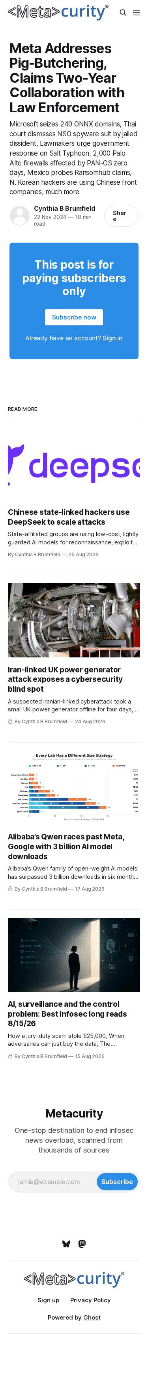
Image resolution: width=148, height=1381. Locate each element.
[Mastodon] (82, 1244)
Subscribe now (74, 317)
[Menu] (136, 12)
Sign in (113, 338)
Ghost (92, 1317)
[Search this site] (123, 12)
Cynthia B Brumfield (64, 208)
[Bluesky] (66, 1244)
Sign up (48, 1300)
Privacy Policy (90, 1300)
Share (119, 216)
